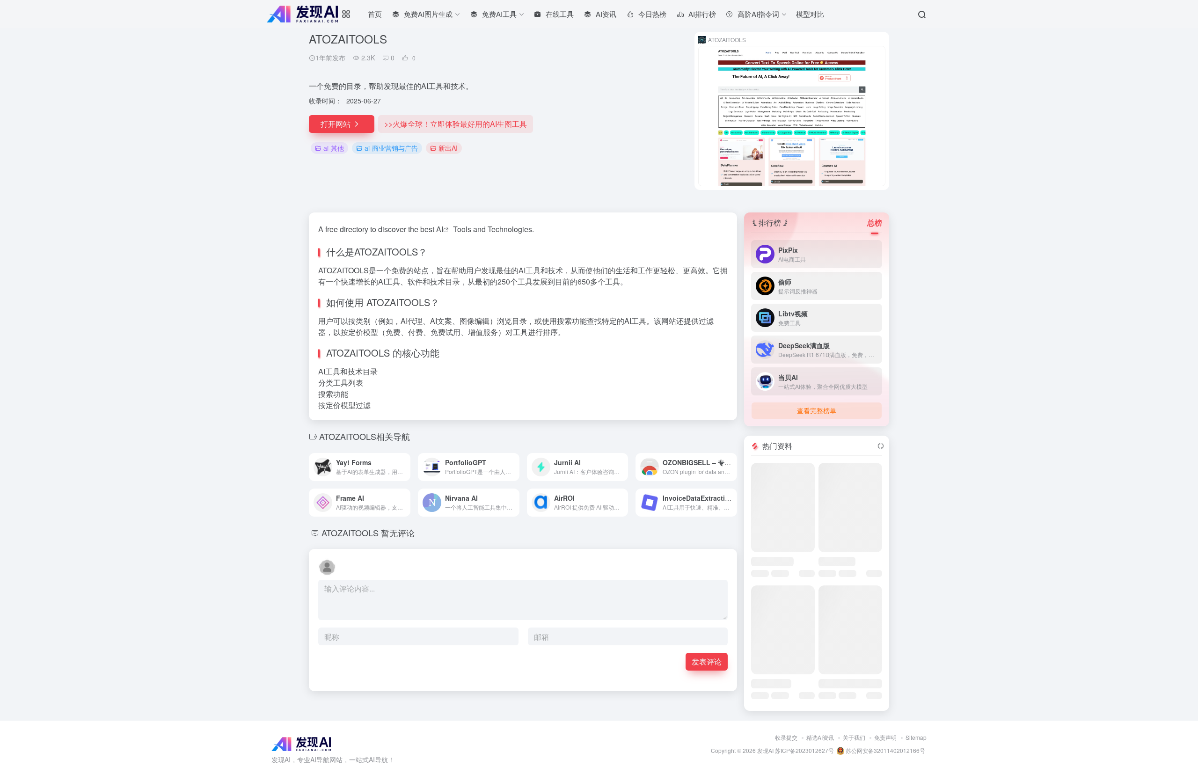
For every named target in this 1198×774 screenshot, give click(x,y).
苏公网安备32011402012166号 (884, 750)
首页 (375, 14)
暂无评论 (398, 532)
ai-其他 (333, 148)
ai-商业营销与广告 (391, 148)
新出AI (448, 148)
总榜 (874, 222)
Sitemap (916, 737)
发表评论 (707, 661)
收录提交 (786, 737)
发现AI (765, 750)
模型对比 (810, 14)
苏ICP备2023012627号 (804, 750)
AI (439, 229)
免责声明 (885, 737)
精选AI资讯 (820, 737)
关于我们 (854, 737)
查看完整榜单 (816, 410)
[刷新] (880, 446)
